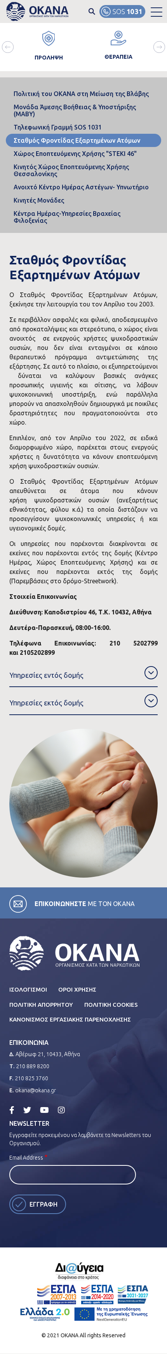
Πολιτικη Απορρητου (41, 1004)
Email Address (26, 1158)
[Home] (37, 11)
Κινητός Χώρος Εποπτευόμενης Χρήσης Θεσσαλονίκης (71, 170)
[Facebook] (11, 1110)
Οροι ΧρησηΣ (77, 989)
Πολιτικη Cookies (111, 1004)
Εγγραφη (43, 1204)
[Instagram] (61, 1110)
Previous (8, 47)
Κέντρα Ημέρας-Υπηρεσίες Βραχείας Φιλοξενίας (67, 217)
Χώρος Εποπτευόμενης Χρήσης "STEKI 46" (75, 153)
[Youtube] (44, 1110)
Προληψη (49, 57)
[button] (156, 11)
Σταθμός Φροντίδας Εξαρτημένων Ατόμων (77, 140)
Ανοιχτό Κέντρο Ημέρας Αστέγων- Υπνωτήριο (81, 187)
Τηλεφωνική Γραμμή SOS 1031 (58, 127)
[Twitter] (27, 1110)
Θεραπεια (118, 57)
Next (159, 47)
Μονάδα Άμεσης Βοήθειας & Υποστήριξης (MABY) (75, 110)
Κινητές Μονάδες (39, 200)
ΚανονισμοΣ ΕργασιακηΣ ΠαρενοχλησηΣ (70, 1019)
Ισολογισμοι (28, 989)
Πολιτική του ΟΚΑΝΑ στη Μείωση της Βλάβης (81, 93)
